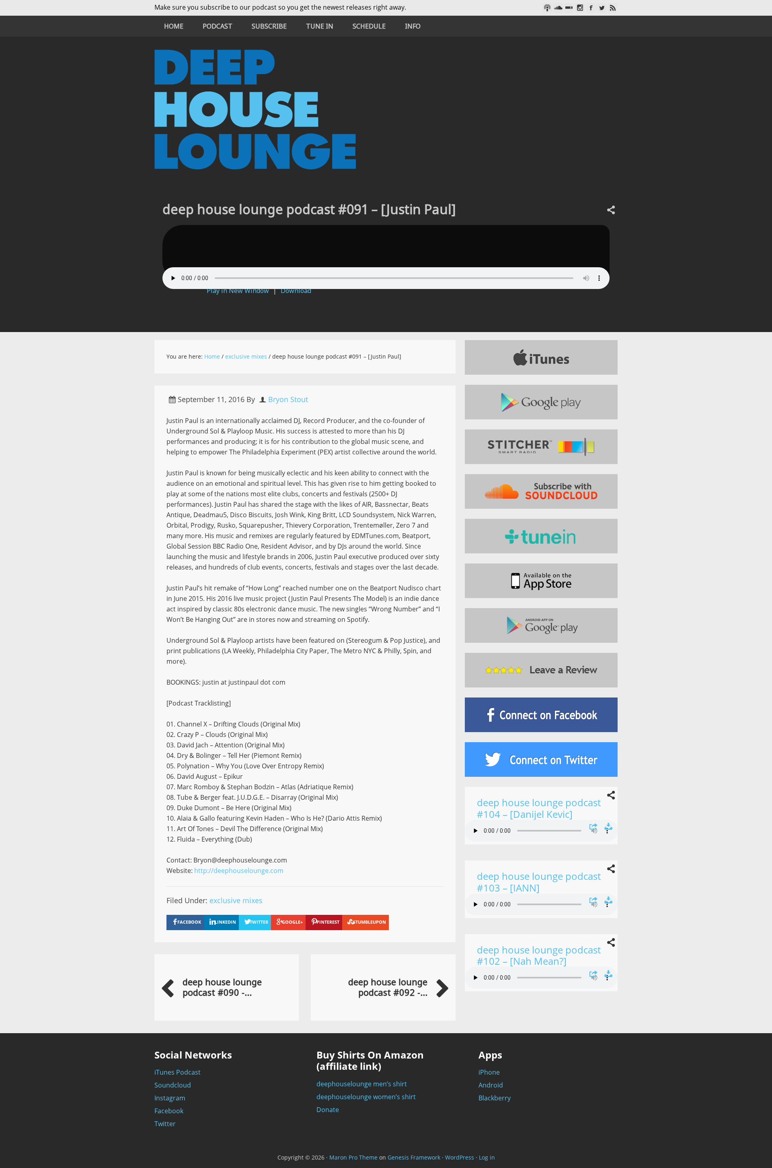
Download (296, 290)
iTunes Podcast (177, 1072)
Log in (487, 1157)
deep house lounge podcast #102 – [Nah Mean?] (539, 955)
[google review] (541, 670)
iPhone (489, 1072)
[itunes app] (541, 580)
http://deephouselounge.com (238, 870)
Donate (327, 1109)
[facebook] (541, 714)
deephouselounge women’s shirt (366, 1096)
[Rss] (613, 8)
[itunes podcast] (541, 357)
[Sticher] (569, 8)
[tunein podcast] (541, 536)
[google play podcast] (541, 402)
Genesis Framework (414, 1157)
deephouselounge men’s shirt (361, 1083)
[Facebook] (591, 8)
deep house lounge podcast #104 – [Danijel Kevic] (539, 808)
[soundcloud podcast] (541, 491)
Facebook (168, 1110)
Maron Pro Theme (353, 1157)
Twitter (165, 1123)
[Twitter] (602, 8)
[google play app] (541, 625)
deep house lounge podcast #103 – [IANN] (539, 881)
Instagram (169, 1098)
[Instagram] (580, 8)
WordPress (459, 1157)
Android (490, 1085)
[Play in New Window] (593, 826)
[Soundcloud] (558, 8)
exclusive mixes (236, 900)
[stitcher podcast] (541, 446)
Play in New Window (238, 290)
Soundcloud (172, 1085)
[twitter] (541, 759)
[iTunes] (547, 8)
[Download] (608, 826)
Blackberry (494, 1098)
